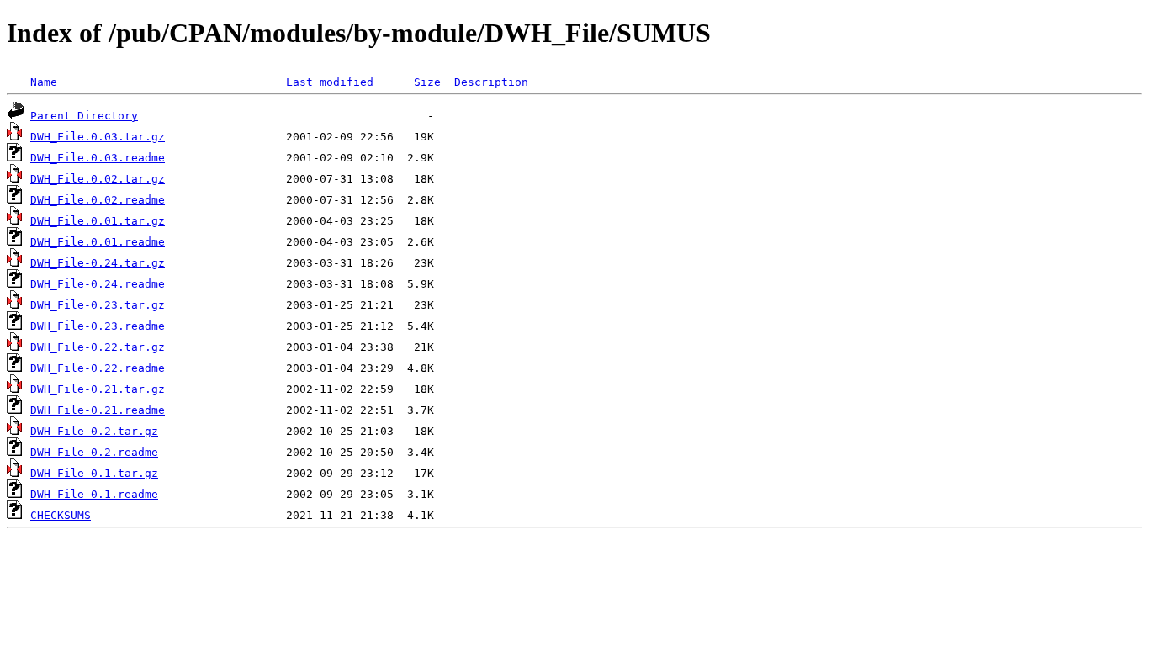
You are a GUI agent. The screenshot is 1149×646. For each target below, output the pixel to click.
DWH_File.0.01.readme (97, 242)
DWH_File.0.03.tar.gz (97, 136)
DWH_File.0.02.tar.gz (97, 178)
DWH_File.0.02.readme (97, 199)
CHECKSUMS (60, 515)
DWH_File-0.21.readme (97, 410)
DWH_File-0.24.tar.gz (97, 263)
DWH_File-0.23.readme (97, 326)
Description (491, 82)
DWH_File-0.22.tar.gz (97, 347)
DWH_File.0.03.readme (97, 157)
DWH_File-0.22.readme (97, 368)
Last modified (329, 82)
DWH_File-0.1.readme (94, 494)
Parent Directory (84, 115)
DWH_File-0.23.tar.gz (97, 305)
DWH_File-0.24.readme (97, 284)
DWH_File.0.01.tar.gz (97, 220)
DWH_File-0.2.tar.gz (94, 431)
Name (43, 82)
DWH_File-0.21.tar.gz (97, 389)
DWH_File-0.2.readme (94, 452)
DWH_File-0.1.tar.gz (94, 473)
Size (427, 82)
